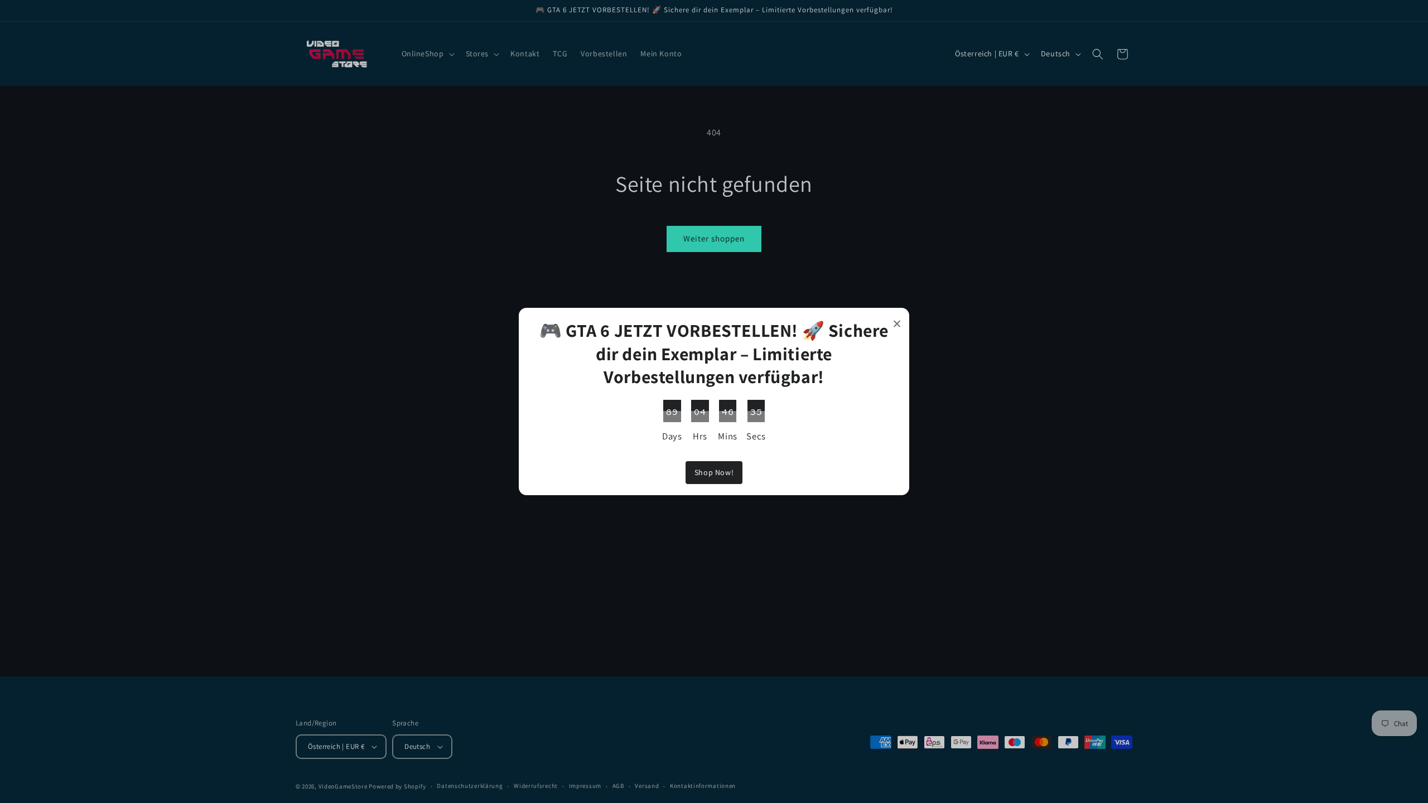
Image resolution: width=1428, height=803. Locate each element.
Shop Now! (714, 472)
